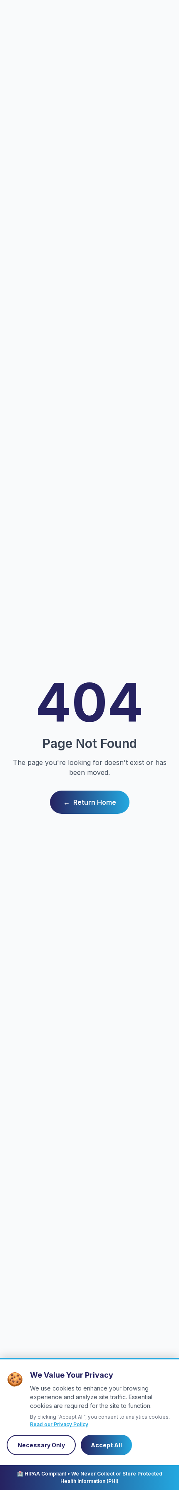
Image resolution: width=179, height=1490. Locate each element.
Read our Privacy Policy (59, 1424)
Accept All (106, 1445)
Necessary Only (41, 1445)
